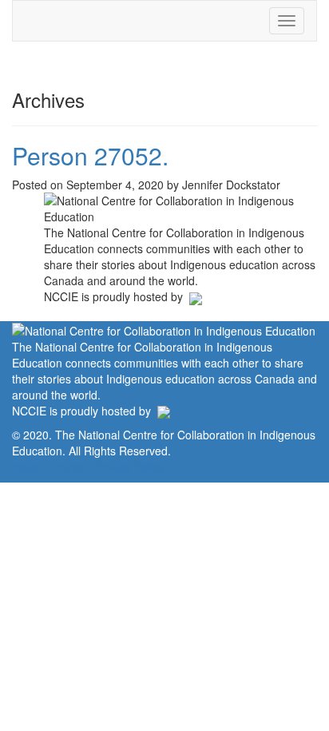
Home (27, 467)
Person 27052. (90, 155)
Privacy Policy (129, 467)
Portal (68, 467)
